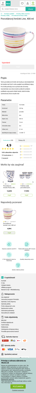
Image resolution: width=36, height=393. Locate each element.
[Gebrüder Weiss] (24, 340)
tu (11, 382)
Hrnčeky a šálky (5, 15)
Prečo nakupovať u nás (8, 306)
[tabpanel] (18, 38)
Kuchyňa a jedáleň (9, 13)
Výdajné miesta (5, 285)
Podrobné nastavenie (18, 390)
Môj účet (3, 320)
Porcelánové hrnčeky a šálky (19, 15)
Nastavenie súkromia (7, 379)
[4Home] (2, 14)
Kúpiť (18, 67)
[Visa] (10, 349)
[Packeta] (5, 340)
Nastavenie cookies (7, 308)
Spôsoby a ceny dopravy (8, 301)
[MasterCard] (4, 349)
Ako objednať (5, 297)
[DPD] (19, 340)
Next (32, 182)
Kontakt (3, 281)
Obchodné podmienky (7, 310)
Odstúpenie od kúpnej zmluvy (10, 329)
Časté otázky (5, 325)
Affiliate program (6, 287)
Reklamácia (4, 327)
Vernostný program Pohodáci (10, 299)
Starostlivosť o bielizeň (8, 313)
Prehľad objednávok (7, 322)
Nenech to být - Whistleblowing (10, 289)
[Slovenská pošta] (13, 340)
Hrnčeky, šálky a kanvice (23, 13)
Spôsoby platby (5, 304)
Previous (3, 182)
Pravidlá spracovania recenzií (10, 331)
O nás (3, 283)
